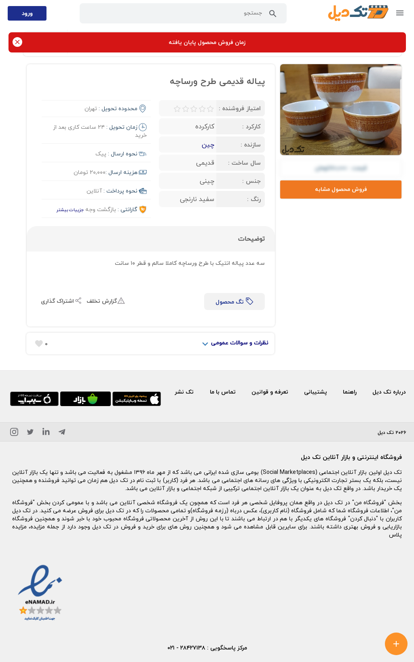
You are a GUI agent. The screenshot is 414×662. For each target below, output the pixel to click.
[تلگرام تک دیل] (62, 433)
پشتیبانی (315, 392)
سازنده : (251, 144)
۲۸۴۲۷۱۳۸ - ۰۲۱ (186, 648)
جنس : (251, 181)
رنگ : (254, 199)
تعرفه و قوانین (269, 392)
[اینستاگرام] (14, 433)
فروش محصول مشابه (341, 189)
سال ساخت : (244, 162)
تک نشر (184, 392)
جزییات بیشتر (70, 210)
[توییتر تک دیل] (30, 433)
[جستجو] (272, 15)
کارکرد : (251, 126)
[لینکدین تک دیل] (46, 433)
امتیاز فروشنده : (240, 108)
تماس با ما (223, 392)
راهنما (350, 392)
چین (208, 144)
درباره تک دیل (389, 392)
